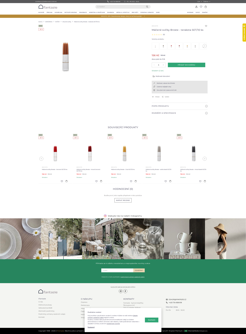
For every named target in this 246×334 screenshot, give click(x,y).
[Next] (205, 46)
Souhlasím (151, 320)
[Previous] (41, 159)
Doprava (84, 302)
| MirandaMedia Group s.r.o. (195, 331)
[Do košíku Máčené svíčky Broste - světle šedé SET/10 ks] (170, 181)
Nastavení (91, 327)
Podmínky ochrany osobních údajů (51, 314)
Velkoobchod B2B (45, 308)
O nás (40, 302)
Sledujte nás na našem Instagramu (125, 216)
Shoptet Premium (176, 331)
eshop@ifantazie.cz (177, 299)
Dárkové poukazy (45, 305)
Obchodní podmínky (46, 311)
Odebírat (139, 270)
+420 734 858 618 (175, 302)
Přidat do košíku (186, 65)
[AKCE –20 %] (155, 46)
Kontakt (41, 317)
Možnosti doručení (163, 76)
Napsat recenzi (123, 200)
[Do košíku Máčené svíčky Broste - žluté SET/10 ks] (135, 181)
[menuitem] (41, 12)
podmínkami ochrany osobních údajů (132, 277)
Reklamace (85, 305)
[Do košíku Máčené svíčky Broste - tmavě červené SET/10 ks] (101, 181)
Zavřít (156, 118)
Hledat (147, 7)
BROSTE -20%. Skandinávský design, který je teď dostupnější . (121, 16)
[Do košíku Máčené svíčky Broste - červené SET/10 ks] (66, 181)
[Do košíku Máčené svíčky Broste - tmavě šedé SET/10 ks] (205, 181)
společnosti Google (113, 323)
